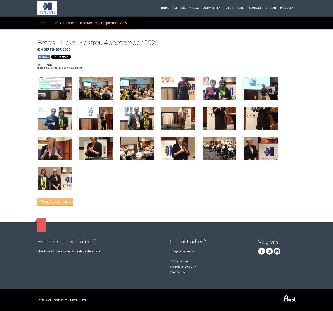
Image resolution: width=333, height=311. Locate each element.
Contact (255, 8)
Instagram (277, 251)
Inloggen (287, 8)
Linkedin (269, 251)
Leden (241, 8)
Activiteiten (212, 8)
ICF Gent (271, 8)
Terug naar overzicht (55, 201)
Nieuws (195, 8)
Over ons (179, 8)
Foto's (229, 8)
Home (165, 8)
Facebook (261, 251)
